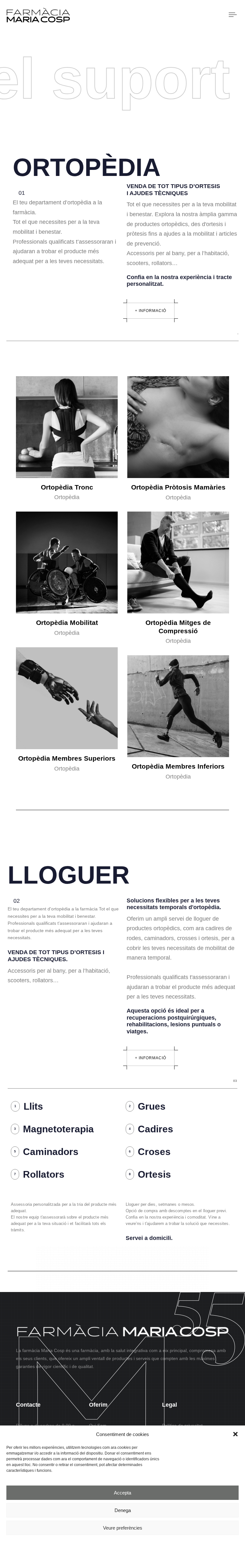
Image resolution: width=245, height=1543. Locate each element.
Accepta (122, 1492)
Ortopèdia (66, 497)
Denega (123, 1510)
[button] (235, 1434)
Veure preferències (122, 1528)
